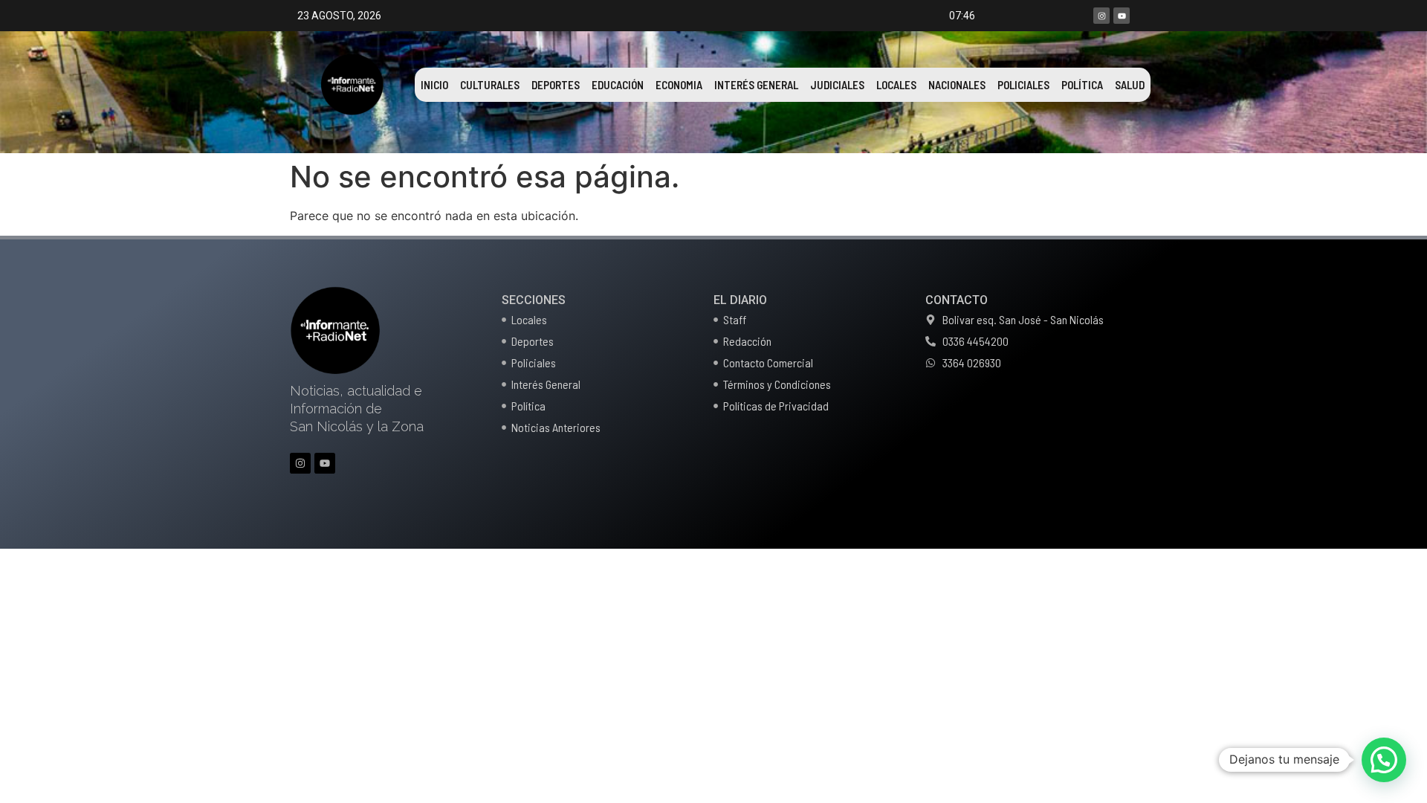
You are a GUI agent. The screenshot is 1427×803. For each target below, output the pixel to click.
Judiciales (837, 84)
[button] (1384, 760)
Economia (679, 84)
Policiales (1023, 84)
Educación (618, 84)
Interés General (756, 84)
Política (1082, 84)
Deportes (555, 84)
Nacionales (957, 84)
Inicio (434, 84)
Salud (1130, 84)
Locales (896, 84)
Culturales (490, 84)
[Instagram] (1101, 15)
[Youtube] (1121, 15)
